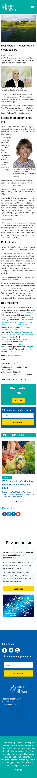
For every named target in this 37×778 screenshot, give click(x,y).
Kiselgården (16, 339)
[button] (32, 7)
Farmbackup (16, 332)
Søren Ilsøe (25, 327)
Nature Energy (27, 334)
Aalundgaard (19, 351)
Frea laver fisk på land (14, 481)
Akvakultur (7, 477)
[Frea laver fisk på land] (18, 457)
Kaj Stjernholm (16, 330)
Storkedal (22, 342)
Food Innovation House (17, 325)
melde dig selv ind (17, 355)
